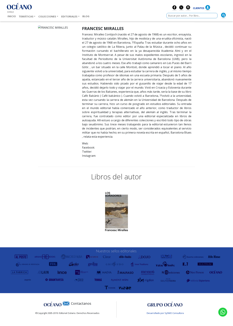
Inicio (12, 16)
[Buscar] (223, 15)
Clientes (198, 8)
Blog (86, 16)
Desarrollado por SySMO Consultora (165, 313)
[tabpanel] (116, 211)
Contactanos (81, 303)
